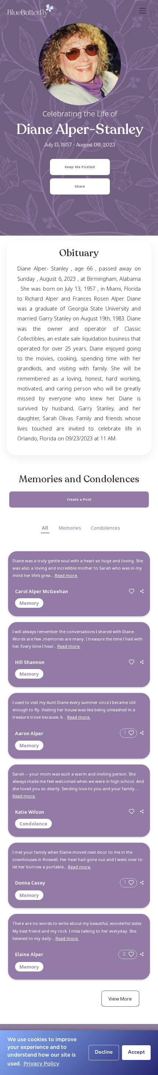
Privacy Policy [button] (41, 1064)
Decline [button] (104, 1052)
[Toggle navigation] (142, 11)
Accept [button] (136, 1052)
